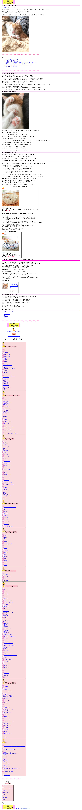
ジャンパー (5, 450)
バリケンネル (6, 373)
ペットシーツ (6, 614)
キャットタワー (7, 314)
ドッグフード (6, 535)
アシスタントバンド (7, 690)
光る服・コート (7, 474)
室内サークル (6, 667)
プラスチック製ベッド (8, 602)
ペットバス (6, 519)
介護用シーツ (6, 716)
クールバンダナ (7, 469)
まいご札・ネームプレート (9, 375)
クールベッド (6, 611)
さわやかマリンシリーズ (8, 612)
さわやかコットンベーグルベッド (9, 252)
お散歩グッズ (6, 379)
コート (4, 488)
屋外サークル (6, 665)
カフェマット (6, 389)
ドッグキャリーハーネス (8, 692)
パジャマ (6, 454)
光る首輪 (6, 352)
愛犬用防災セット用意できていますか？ (12, 768)
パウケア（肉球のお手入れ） (10, 507)
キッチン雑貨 (6, 764)
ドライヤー (6, 524)
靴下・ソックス (7, 461)
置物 (4, 761)
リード (5, 358)
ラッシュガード (7, 423)
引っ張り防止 (6, 367)
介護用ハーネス (7, 688)
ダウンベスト (6, 489)
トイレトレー (6, 617)
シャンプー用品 (7, 517)
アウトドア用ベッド (7, 402)
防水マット (6, 638)
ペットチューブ (6, 411)
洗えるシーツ (6, 615)
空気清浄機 (5, 626)
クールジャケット (7, 465)
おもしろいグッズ (7, 576)
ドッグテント (6, 400)
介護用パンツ (6, 694)
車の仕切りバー (6, 408)
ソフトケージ (6, 673)
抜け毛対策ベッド (7, 600)
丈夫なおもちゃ (7, 574)
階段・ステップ (7, 675)
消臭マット (5, 624)
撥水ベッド (6, 598)
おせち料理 (6, 550)
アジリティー (6, 580)
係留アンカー (6, 403)
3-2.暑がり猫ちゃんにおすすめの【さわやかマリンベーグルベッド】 (19, 63)
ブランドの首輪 (7, 354)
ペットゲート (6, 657)
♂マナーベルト (6, 386)
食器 (5, 315)
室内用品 (6, 316)
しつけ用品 (6, 630)
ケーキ (5, 548)
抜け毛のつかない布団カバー (10, 636)
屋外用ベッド (6, 606)
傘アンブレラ (6, 762)
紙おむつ (6, 698)
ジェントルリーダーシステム (9, 368)
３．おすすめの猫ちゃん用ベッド (11, 61)
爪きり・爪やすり (7, 509)
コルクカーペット (6, 648)
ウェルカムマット (6, 755)
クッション (6, 593)
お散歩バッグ (6, 380)
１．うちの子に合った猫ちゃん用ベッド (13, 59)
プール (5, 578)
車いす (5, 731)
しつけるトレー (6, 620)
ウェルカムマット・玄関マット (10, 655)
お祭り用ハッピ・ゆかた (9, 484)
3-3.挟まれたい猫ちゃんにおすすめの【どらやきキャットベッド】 (18, 65)
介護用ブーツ (6, 707)
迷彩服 (5, 472)
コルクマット (6, 647)
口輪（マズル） (6, 388)
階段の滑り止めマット (8, 643)
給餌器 (5, 562)
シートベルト (6, 410)
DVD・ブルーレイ (6, 766)
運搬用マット (6, 718)
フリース (5, 492)
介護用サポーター (7, 705)
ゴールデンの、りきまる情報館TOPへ (22, 808)
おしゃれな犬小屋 (7, 659)
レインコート (6, 452)
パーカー (5, 445)
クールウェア (6, 463)
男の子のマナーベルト (7, 695)
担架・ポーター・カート (9, 721)
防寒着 (5, 487)
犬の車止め (5, 415)
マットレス (6, 591)
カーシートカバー (6, 409)
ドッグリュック (6, 401)
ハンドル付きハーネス (7, 365)
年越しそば (6, 552)
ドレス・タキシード (8, 482)
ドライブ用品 (6, 406)
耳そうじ (6, 511)
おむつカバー (6, 700)
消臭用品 (6, 623)
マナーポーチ (6, 385)
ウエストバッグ (6, 381)
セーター (5, 493)
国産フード (6, 537)
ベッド (4, 785)
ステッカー (5, 416)
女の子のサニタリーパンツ (8, 696)
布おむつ (6, 702)
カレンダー (5, 757)
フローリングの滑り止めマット (10, 645)
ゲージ (4, 417)
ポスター (5, 754)
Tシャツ (4, 449)
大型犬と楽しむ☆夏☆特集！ (10, 749)
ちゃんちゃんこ (6, 494)
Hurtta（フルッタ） (8, 430)
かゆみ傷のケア (7, 723)
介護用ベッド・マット (8, 709)
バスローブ (6, 456)
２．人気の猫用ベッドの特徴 (10, 60)
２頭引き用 (6, 370)
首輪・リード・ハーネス (9, 311)
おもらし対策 (6, 714)
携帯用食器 (5, 383)
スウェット (5, 444)
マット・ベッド (7, 589)
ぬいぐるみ (5, 760)
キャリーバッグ (7, 372)
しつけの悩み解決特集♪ (8, 771)
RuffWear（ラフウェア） (9, 426)
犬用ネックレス (6, 377)
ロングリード (6, 359)
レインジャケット (6, 495)
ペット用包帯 (6, 727)
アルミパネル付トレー (7, 618)
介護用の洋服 (6, 729)
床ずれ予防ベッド (6, 710)
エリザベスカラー (7, 725)
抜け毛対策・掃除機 (8, 634)
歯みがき (6, 513)
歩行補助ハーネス (6, 689)
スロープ (5, 413)
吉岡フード (5, 538)
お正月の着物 (6, 480)
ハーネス (6, 363)
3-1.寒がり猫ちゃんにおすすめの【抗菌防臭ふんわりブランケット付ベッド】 (20, 62)
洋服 (5, 317)
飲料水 (5, 554)
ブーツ (5, 419)
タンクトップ (6, 446)
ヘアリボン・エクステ (8, 526)
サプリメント (6, 556)
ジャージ (5, 448)
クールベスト (6, 467)
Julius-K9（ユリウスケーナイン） (11, 433)
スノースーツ (6, 496)
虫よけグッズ (6, 404)
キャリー (6, 312)
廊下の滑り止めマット (8, 650)
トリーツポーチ (6, 382)
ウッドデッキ (6, 663)
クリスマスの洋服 (7, 477)
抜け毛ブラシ (6, 515)
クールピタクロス (6, 609)
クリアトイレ (6, 621)
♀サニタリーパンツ (7, 387)
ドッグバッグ (6, 412)
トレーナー (5, 443)
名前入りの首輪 (7, 356)
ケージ (5, 670)
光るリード (6, 361)
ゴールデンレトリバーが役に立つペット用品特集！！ (14, 746)
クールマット (6, 608)
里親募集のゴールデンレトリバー (14, 331)
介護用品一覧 (6, 686)
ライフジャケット (7, 421)
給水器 (5, 565)
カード (4, 758)
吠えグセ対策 (6, 631)
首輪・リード (6, 765)
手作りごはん (6, 541)
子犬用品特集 (7, 775)
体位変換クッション (8, 712)
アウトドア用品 (7, 398)
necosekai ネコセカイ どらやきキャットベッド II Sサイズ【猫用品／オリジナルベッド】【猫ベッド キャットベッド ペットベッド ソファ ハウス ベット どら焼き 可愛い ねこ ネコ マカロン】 (14, 286)
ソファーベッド (7, 604)
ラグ (4, 625)
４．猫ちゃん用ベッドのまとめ (11, 66)
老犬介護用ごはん (7, 733)
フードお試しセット (8, 543)
